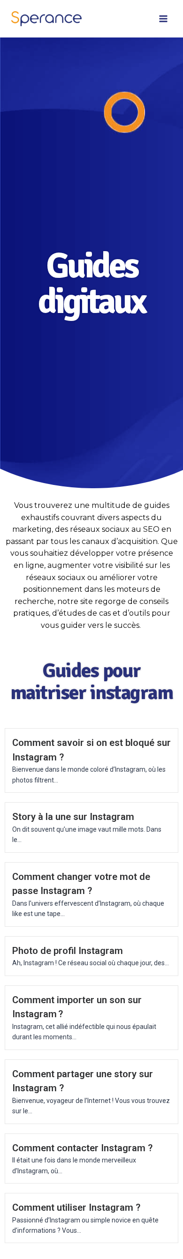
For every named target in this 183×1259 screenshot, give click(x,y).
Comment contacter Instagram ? (82, 1148)
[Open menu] (163, 18)
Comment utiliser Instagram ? (76, 1207)
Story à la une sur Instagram (73, 816)
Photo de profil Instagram (67, 950)
